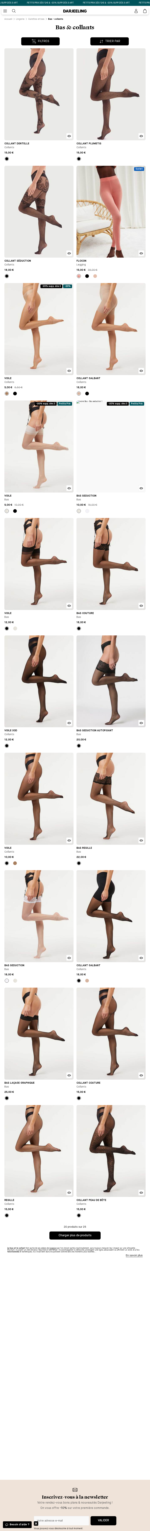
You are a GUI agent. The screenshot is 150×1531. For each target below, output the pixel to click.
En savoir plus (134, 1255)
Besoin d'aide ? (19, 1524)
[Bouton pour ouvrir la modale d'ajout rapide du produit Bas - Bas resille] (141, 840)
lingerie (52, 1248)
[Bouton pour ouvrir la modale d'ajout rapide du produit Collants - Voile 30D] (69, 723)
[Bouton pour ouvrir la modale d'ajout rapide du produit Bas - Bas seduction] (141, 488)
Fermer (36, 1523)
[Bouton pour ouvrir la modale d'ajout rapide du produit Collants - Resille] (69, 1192)
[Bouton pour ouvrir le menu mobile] (5, 11)
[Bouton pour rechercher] (14, 11)
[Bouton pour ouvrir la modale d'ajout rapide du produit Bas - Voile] (69, 488)
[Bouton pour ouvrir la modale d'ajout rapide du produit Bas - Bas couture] (141, 606)
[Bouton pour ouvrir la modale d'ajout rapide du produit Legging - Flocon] (141, 253)
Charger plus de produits (75, 1235)
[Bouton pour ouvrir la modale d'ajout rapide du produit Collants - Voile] (69, 371)
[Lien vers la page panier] (145, 11)
